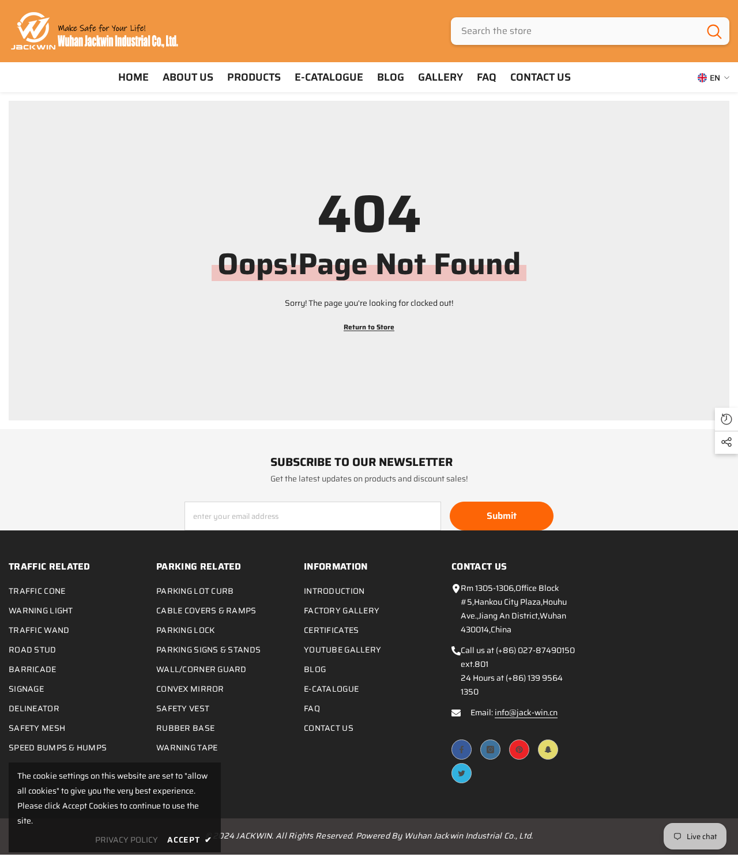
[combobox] (575, 31)
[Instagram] (490, 749)
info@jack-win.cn (526, 712)
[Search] (590, 31)
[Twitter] (461, 773)
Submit (502, 516)
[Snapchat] (548, 749)
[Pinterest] (519, 749)
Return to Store (369, 326)
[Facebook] (461, 749)
